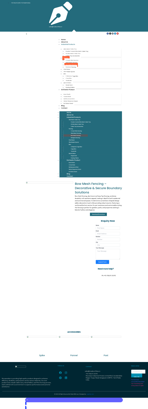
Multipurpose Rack (69, 99)
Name (97, 225)
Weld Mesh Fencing (71, 62)
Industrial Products (68, 44)
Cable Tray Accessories (73, 56)
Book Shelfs (67, 94)
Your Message (100, 248)
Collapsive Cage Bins (72, 76)
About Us (64, 42)
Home (63, 40)
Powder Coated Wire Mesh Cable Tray (77, 51)
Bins (65, 74)
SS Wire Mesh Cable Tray (73, 53)
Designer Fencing (71, 67)
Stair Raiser (67, 69)
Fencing (66, 58)
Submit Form (102, 262)
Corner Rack (67, 96)
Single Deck (69, 85)
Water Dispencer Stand (71, 101)
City (97, 242)
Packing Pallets (70, 87)
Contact (64, 108)
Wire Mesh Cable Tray (70, 49)
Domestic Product (68, 90)
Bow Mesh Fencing (71, 65)
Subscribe (137, 376)
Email (97, 231)
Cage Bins (69, 78)
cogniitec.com (90, 394)
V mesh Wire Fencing (72, 60)
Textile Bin (69, 80)
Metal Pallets (67, 83)
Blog (62, 106)
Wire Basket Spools (69, 71)
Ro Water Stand (68, 103)
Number (98, 236)
